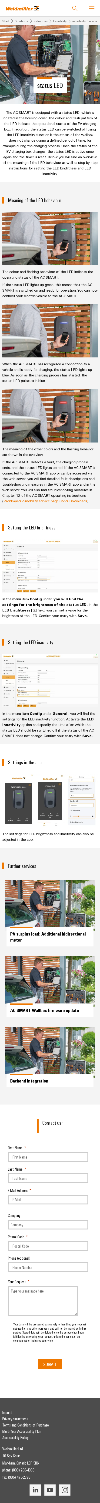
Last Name (15, 1169)
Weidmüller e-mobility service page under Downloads (45, 501)
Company (14, 1215)
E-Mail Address (18, 1190)
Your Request (17, 1281)
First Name (15, 1147)
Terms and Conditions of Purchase (25, 1424)
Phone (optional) (19, 1258)
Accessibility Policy (15, 1437)
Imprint (7, 1412)
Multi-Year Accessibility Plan (21, 1431)
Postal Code (16, 1236)
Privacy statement (15, 1418)
